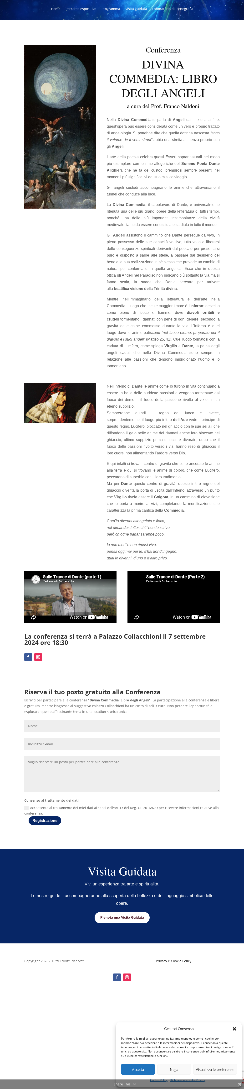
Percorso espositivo (81, 9)
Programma (111, 9)
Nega (174, 1069)
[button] (234, 1028)
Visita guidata (136, 9)
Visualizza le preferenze (215, 1069)
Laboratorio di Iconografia (172, 9)
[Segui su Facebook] (28, 657)
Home (55, 9)
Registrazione (44, 821)
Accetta (138, 1069)
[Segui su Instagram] (38, 657)
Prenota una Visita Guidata (122, 917)
